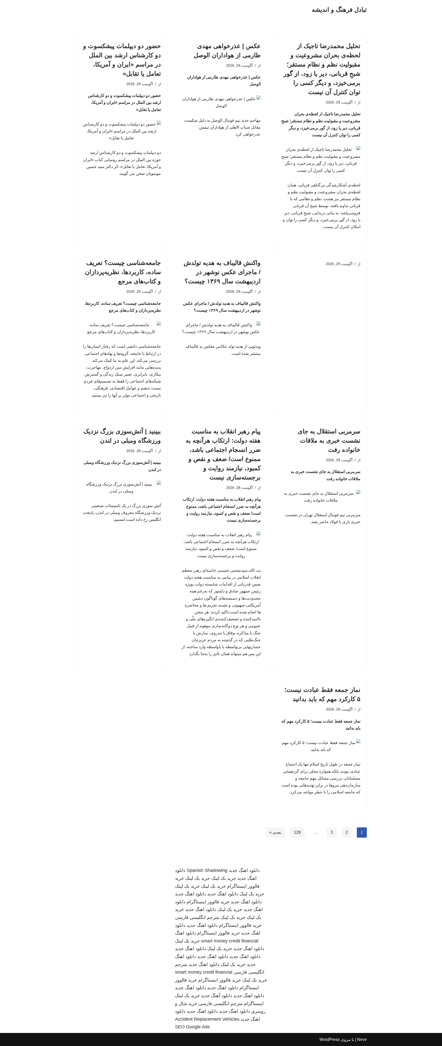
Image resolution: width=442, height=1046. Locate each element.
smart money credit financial (229, 940)
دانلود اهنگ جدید (244, 870)
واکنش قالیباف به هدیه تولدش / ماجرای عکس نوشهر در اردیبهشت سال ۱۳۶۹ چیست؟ (222, 272)
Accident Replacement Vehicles (207, 1019)
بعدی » (275, 832)
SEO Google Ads (192, 1026)
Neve (362, 1039)
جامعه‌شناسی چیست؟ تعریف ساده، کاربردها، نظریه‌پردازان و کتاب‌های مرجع (123, 272)
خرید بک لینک (223, 878)
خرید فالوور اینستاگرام (208, 901)
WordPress (329, 1039)
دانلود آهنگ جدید (216, 995)
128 (297, 832)
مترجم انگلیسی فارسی (197, 917)
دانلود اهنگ (185, 933)
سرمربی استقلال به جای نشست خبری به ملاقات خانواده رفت (329, 440)
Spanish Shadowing (207, 870)
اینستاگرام (253, 1003)
